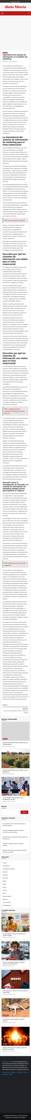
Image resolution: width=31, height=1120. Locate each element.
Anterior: (15, 706)
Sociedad (5, 899)
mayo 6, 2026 (11, 746)
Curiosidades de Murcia (9, 868)
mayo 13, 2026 (12, 1051)
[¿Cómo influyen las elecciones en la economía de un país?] (15, 786)
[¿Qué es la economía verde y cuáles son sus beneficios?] (15, 758)
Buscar (4, 806)
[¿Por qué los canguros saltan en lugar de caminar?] (15, 1007)
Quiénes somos (6, 1072)
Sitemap (11, 1074)
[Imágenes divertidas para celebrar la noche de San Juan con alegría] (15, 1036)
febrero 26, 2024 (13, 61)
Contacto (13, 1072)
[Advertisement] (15, 32)
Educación (5, 878)
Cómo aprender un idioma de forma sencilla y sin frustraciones (15, 837)
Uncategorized (7, 905)
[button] (3, 13)
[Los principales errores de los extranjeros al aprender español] (15, 922)
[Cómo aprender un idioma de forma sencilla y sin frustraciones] (15, 979)
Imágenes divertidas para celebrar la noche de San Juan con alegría (15, 851)
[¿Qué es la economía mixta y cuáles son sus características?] (15, 731)
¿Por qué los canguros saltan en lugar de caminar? (13, 844)
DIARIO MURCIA (6, 1061)
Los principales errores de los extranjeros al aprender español (14, 824)
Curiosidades (6, 865)
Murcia (4, 887)
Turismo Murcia (7, 902)
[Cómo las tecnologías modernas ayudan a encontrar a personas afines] (15, 950)
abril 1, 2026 (11, 773)
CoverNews (15, 1117)
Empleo (5, 881)
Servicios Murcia (7, 896)
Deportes (5, 872)
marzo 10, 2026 (12, 801)
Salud (4, 893)
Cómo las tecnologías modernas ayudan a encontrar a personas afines (13, 831)
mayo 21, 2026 (12, 994)
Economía (5, 52)
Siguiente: (15, 710)
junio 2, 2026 (11, 965)
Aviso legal (19, 1072)
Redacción (6, 61)
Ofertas (5, 890)
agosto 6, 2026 (12, 937)
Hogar (4, 884)
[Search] (28, 13)
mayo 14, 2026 (12, 1022)
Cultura (5, 862)
